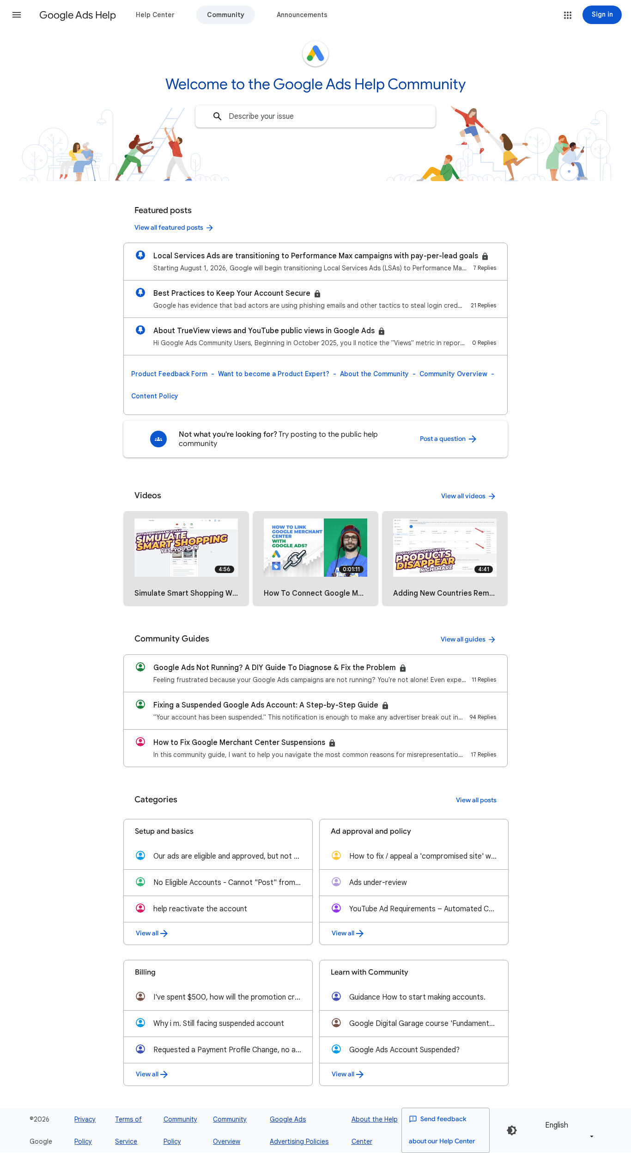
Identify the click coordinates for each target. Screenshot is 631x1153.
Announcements (302, 15)
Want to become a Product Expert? (273, 374)
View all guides (463, 639)
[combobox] (315, 116)
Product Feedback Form (169, 374)
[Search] (217, 116)
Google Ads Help (77, 15)
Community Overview (453, 374)
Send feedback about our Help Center (442, 1130)
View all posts (476, 800)
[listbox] (567, 1130)
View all (147, 933)
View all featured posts (168, 228)
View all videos (463, 496)
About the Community (374, 374)
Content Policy (154, 396)
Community (225, 15)
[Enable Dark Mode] (512, 1130)
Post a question (443, 439)
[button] (17, 15)
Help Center (155, 15)
